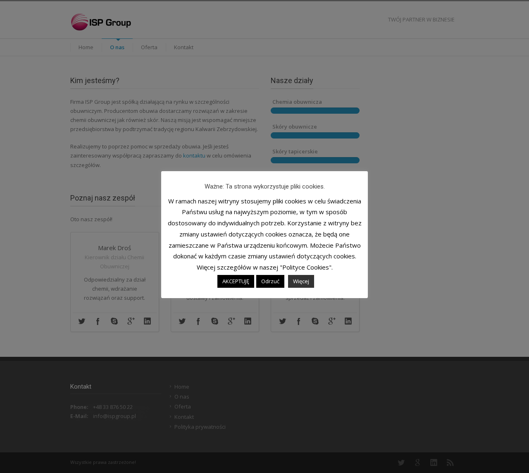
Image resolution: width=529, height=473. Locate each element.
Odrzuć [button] (270, 281)
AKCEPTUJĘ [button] (235, 281)
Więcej (301, 281)
